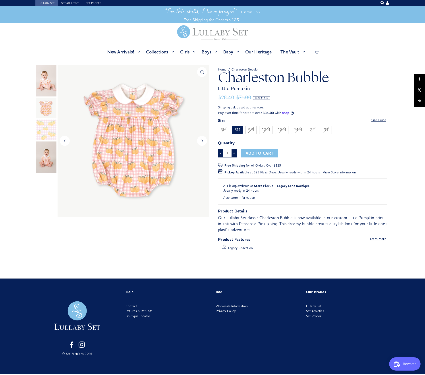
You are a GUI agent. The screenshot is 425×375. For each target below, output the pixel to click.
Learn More (378, 239)
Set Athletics (70, 3)
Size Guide (378, 120)
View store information (239, 198)
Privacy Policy (226, 311)
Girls (185, 52)
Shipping (224, 107)
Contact (131, 306)
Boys (206, 52)
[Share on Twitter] (419, 90)
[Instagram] (82, 345)
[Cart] (316, 52)
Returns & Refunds (139, 311)
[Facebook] (71, 345)
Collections (157, 52)
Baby (228, 52)
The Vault (289, 52)
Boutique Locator (138, 316)
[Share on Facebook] (419, 79)
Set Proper (93, 3)
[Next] (202, 141)
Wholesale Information (232, 306)
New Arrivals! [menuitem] (120, 52)
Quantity (226, 143)
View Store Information (339, 172)
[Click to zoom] (202, 72)
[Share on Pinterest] (419, 101)
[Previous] (65, 141)
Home (222, 69)
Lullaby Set (47, 3)
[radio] (223, 130)
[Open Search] (382, 2)
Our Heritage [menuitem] (258, 52)
